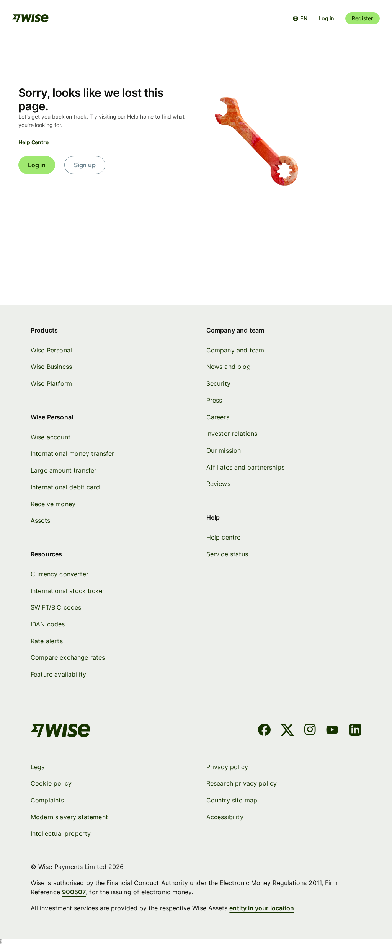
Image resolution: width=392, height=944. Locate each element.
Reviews (218, 483)
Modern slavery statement (69, 817)
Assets (40, 520)
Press (214, 400)
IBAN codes (48, 624)
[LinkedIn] (355, 731)
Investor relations (232, 433)
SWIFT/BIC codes (56, 607)
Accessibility (224, 817)
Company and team (235, 350)
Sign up (85, 165)
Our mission (223, 450)
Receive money (53, 504)
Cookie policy (51, 783)
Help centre (223, 537)
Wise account (50, 437)
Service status (227, 554)
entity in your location (261, 908)
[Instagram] (310, 731)
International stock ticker (68, 591)
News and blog (228, 366)
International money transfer (72, 453)
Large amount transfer (63, 470)
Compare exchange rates (68, 657)
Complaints (47, 800)
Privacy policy (227, 767)
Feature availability (58, 674)
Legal (39, 767)
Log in (326, 18)
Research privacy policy (241, 783)
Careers (217, 417)
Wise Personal (51, 350)
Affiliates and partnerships (245, 467)
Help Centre (33, 142)
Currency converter (59, 574)
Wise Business (51, 366)
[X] (287, 731)
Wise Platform (51, 383)
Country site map (232, 800)
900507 (74, 892)
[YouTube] (332, 731)
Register (362, 18)
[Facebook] (264, 731)
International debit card (65, 487)
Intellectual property (61, 833)
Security (218, 383)
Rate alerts (47, 641)
